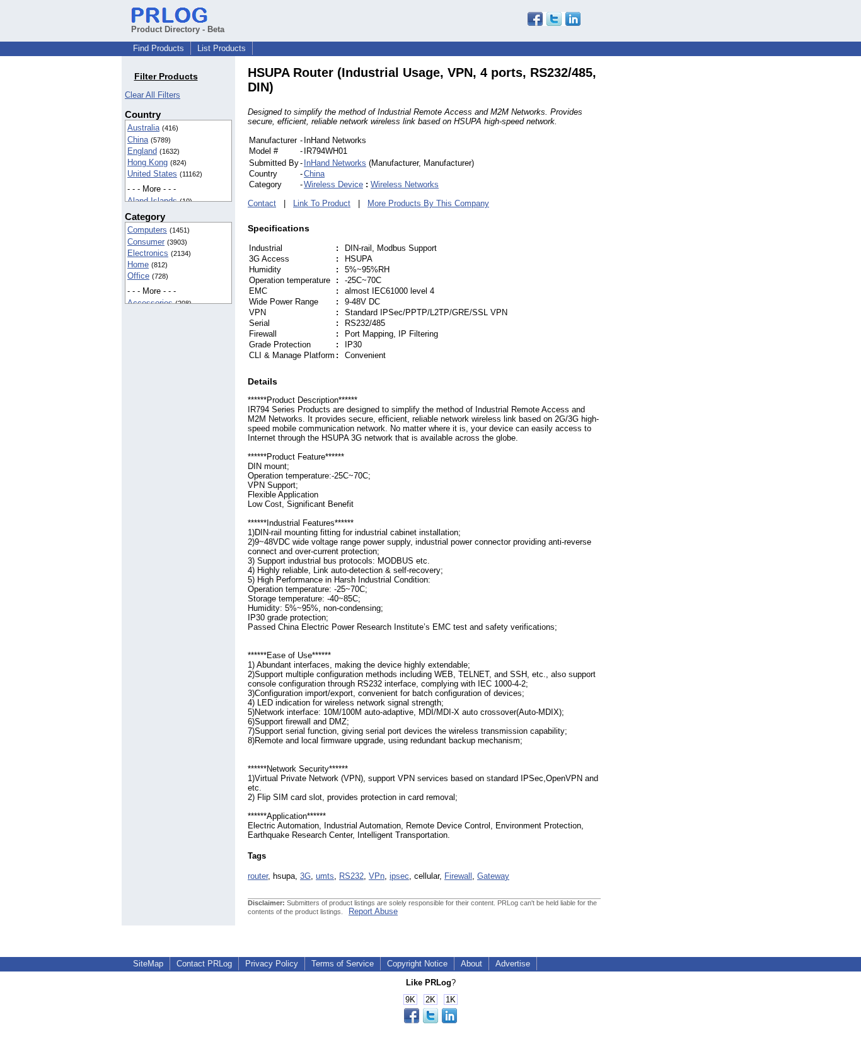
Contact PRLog (204, 963)
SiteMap (148, 963)
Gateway (493, 876)
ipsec (399, 876)
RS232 (351, 876)
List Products (221, 48)
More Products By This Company (428, 203)
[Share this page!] (554, 23)
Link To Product (321, 203)
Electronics (147, 253)
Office (138, 276)
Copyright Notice (417, 963)
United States (152, 173)
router (258, 876)
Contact (262, 203)
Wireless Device (333, 184)
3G (305, 876)
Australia (143, 127)
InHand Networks (335, 163)
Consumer (146, 241)
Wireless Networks (405, 184)
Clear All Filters (152, 95)
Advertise (512, 963)
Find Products (158, 48)
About (471, 963)
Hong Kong (147, 162)
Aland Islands (152, 201)
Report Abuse (373, 911)
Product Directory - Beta (177, 29)
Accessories (150, 303)
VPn (376, 876)
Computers (147, 230)
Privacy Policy (271, 963)
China (137, 139)
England (142, 151)
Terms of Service (342, 963)
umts (325, 876)
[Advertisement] (685, 255)
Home (138, 264)
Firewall (458, 876)
